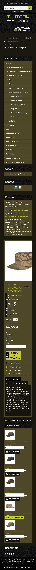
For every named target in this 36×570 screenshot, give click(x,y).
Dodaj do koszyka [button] (15, 355)
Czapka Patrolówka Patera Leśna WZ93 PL (16, 443)
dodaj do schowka (14, 363)
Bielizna (12, 121)
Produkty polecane (14, 158)
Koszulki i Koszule (16, 88)
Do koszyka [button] (14, 452)
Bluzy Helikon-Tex (16, 76)
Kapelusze (15, 109)
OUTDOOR (10, 125)
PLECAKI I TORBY (13, 133)
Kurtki (11, 84)
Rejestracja (24, 3)
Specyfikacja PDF (13, 374)
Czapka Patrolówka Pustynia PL (18, 513)
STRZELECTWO (12, 146)
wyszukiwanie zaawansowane (18, 11)
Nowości (9, 150)
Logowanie (12, 3)
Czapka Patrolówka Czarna (16, 466)
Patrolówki (15, 117)
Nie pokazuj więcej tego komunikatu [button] (19, 567)
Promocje (10, 154)
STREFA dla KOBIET (16, 67)
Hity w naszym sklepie (15, 162)
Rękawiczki (10, 137)
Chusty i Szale (16, 100)
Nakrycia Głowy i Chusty (18, 92)
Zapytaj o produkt (14, 367)
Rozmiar (9, 319)
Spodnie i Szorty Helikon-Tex (20, 71)
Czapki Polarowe (18, 105)
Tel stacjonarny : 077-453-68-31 (16, 216)
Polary (11, 80)
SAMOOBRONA (12, 141)
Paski (8, 129)
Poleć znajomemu (14, 370)
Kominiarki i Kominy (19, 113)
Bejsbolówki (16, 96)
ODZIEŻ (9, 63)
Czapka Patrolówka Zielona (16, 532)
